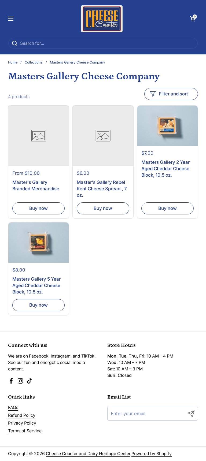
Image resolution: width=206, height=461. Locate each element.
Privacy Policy (22, 423)
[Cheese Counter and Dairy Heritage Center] (102, 18)
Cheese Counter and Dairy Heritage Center (88, 453)
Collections (34, 62)
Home (12, 62)
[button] (192, 18)
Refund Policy (21, 415)
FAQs (13, 407)
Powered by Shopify (151, 453)
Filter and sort (173, 93)
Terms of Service (25, 430)
